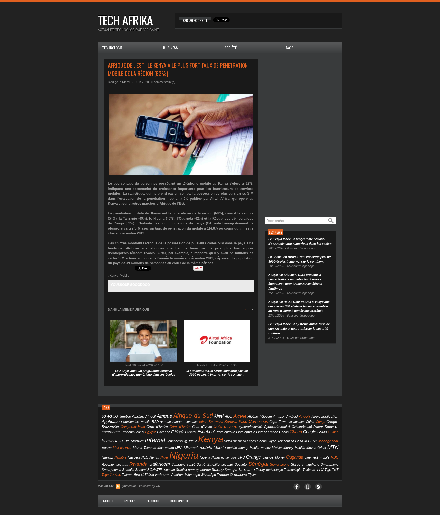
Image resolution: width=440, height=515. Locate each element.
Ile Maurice (135, 441)
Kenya (113, 275)
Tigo (328, 470)
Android (292, 416)
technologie (274, 470)
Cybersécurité (302, 427)
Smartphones (111, 470)
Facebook (206, 431)
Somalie (128, 470)
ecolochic (129, 501)
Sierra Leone (279, 464)
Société (230, 47)
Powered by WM (149, 486)
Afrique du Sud (193, 415)
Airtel (219, 416)
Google (309, 431)
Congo (320, 422)
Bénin (203, 422)
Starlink (181, 470)
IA (116, 441)
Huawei (108, 441)
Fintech (261, 432)
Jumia (192, 441)
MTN (332, 447)
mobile (206, 447)
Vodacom (162, 475)
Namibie (120, 457)
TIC (320, 469)
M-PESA (310, 441)
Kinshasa (239, 441)
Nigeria (183, 455)
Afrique (164, 416)
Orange (253, 457)
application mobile (136, 422)
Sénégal (258, 464)
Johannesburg (177, 441)
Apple (316, 416)
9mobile (125, 416)
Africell (150, 416)
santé (191, 464)
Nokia (215, 457)
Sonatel (140, 470)
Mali (116, 448)
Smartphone (329, 464)
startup (205, 470)
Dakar (318, 427)
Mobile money (260, 448)
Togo (105, 475)
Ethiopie (177, 432)
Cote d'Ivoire (157, 427)
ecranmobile (153, 501)
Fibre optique (245, 432)
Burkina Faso (235, 421)
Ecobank (127, 432)
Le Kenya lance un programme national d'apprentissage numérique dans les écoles (143, 372)
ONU (241, 457)
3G (104, 416)
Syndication (129, 486)
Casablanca (296, 422)
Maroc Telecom (144, 448)
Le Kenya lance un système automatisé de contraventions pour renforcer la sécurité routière (299, 328)
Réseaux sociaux (115, 464)
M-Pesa (297, 441)
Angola (304, 416)
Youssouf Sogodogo (130, 285)
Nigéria (205, 457)
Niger (164, 457)
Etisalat (190, 432)
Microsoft (191, 448)
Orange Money (274, 457)
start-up (193, 470)
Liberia (262, 441)
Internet (155, 440)
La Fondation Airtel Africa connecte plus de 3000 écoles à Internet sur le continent (217, 372)
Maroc (125, 447)
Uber (136, 475)
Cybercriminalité (277, 427)
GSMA (322, 432)
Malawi (107, 448)
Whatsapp (192, 475)
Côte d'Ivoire (180, 427)
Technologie (112, 47)
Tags (289, 47)
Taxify (260, 470)
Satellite (213, 464)
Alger (228, 416)
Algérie (239, 416)
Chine (310, 422)
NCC (144, 457)
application (329, 416)
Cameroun (258, 421)
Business (170, 47)
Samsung (178, 464)
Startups (231, 470)
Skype (295, 464)
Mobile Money (282, 448)
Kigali (228, 441)
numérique (228, 457)
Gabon (284, 432)
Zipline (252, 475)
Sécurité (241, 464)
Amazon (279, 416)
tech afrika (125, 20)
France (273, 432)
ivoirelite (108, 501)
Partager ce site (195, 20)
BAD (155, 422)
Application (112, 421)
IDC (122, 441)
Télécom (308, 470)
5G (115, 416)
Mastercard (165, 448)
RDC (334, 457)
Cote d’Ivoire (202, 427)
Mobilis (300, 448)
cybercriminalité (250, 427)
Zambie (223, 475)
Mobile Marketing (179, 501)
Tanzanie (246, 469)
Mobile (124, 275)
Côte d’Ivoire (225, 426)
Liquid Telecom (279, 441)
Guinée (333, 432)
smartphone (310, 464)
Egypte (150, 432)
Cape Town (277, 422)
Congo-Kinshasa (133, 427)
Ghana (296, 431)
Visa (150, 475)
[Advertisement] (303, 135)
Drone (329, 427)
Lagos (251, 441)
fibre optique (226, 432)
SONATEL (155, 470)
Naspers (134, 457)
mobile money (237, 448)
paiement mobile (317, 457)
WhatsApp (208, 475)
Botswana (216, 422)
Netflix (154, 457)
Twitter (127, 475)
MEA (179, 448)
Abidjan (138, 416)
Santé (201, 464)
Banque (165, 422)
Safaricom (159, 464)
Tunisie (115, 474)
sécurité (227, 464)
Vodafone (177, 475)
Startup (218, 469)
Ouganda (294, 457)
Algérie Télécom (260, 416)
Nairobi (107, 457)
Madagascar (328, 441)
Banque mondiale (185, 422)
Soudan (169, 470)
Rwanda (138, 464)
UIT (143, 475)
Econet (139, 432)
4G (109, 416)
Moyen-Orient (316, 448)
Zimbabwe (238, 474)
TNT (335, 470)
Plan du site (106, 486)
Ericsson (163, 432)
